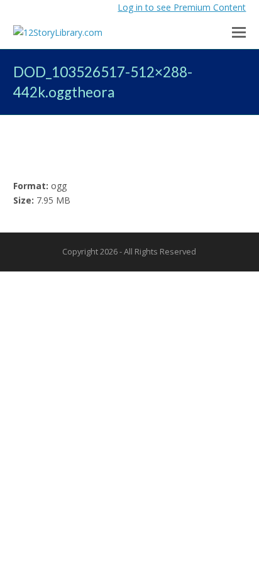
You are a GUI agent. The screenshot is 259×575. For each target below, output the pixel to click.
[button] (239, 31)
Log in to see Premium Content (182, 7)
